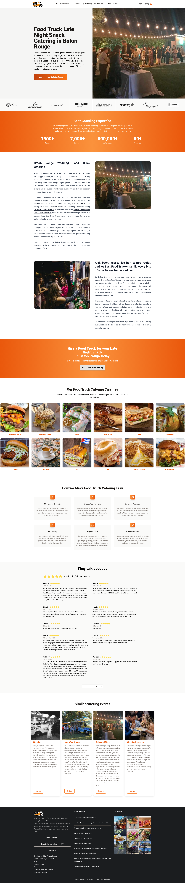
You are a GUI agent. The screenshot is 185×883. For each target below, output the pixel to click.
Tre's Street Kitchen (82, 204)
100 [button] (97, 686)
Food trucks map (52, 837)
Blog (35, 861)
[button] (101, 686)
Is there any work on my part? (83, 833)
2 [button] (87, 686)
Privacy (36, 867)
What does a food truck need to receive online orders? (90, 848)
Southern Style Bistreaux (44, 210)
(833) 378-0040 (50, 859)
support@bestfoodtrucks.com (47, 856)
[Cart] (151, 4)
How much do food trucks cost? (83, 838)
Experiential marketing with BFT (52, 844)
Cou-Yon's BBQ (60, 207)
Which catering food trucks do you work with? (87, 828)
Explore (38, 791)
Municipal (52, 851)
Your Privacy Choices (40, 872)
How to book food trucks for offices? (85, 818)
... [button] (91, 686)
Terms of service (39, 864)
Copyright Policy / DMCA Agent (43, 869)
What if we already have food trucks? (85, 853)
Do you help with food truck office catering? (87, 866)
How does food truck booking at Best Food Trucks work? (91, 823)
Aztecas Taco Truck (42, 204)
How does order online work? (82, 843)
